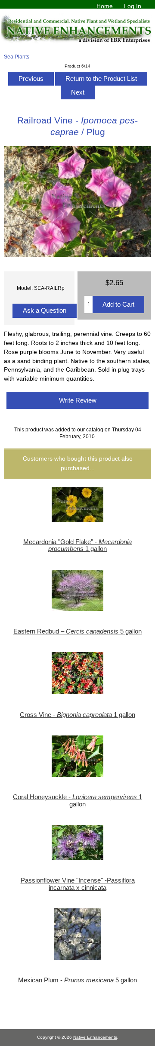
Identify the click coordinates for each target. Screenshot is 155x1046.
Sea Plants (16, 56)
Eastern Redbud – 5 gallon (77, 631)
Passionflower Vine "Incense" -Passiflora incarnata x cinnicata (78, 884)
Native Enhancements (95, 1037)
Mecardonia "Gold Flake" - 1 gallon (77, 545)
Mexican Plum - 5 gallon (77, 980)
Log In (132, 6)
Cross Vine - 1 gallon (77, 714)
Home (104, 6)
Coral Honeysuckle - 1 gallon (77, 800)
